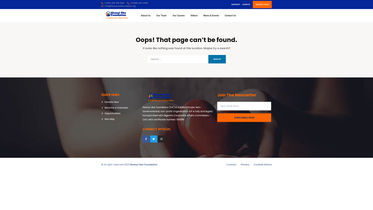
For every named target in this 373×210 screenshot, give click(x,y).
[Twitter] (153, 138)
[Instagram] (161, 138)
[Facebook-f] (145, 138)
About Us (146, 15)
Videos (194, 15)
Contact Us (230, 15)
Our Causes (179, 15)
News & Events (211, 15)
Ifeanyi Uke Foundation (143, 164)
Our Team (161, 15)
